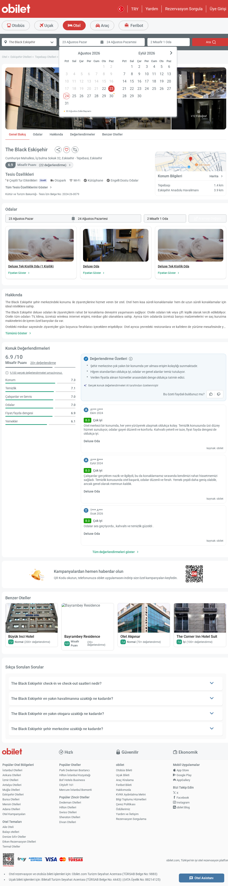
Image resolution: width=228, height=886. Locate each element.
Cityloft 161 (66, 785)
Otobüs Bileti (124, 770)
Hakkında (56, 134)
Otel (76, 25)
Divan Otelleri (67, 822)
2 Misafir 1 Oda (161, 42)
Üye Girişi (218, 8)
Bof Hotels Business (72, 780)
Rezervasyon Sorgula (184, 8)
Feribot (136, 25)
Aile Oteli (8, 827)
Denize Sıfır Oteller (14, 836)
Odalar (38, 134)
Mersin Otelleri (11, 804)
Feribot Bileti (124, 785)
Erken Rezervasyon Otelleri (19, 841)
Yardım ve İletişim (127, 814)
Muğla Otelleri (11, 789)
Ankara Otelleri (11, 775)
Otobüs (17, 25)
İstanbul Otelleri (12, 770)
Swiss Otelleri (68, 812)
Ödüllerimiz (123, 809)
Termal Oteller (11, 846)
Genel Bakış (17, 134)
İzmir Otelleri (10, 780)
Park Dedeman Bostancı (74, 770)
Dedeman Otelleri (70, 802)
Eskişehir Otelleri (13, 794)
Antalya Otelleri (11, 785)
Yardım (152, 8)
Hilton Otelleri (67, 807)
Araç (104, 25)
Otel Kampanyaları (13, 814)
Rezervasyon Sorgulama (131, 819)
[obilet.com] (27, 12)
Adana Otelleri (11, 809)
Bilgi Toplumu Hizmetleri (131, 799)
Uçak (48, 25)
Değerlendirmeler (82, 134)
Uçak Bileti (122, 775)
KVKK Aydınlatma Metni (131, 794)
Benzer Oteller (112, 134)
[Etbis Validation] (8, 860)
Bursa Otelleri (10, 799)
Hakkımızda (123, 789)
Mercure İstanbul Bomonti (75, 789)
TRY (134, 9)
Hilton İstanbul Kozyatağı (74, 775)
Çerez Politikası (125, 804)
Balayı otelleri (10, 832)
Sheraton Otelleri (69, 817)
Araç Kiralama (125, 780)
